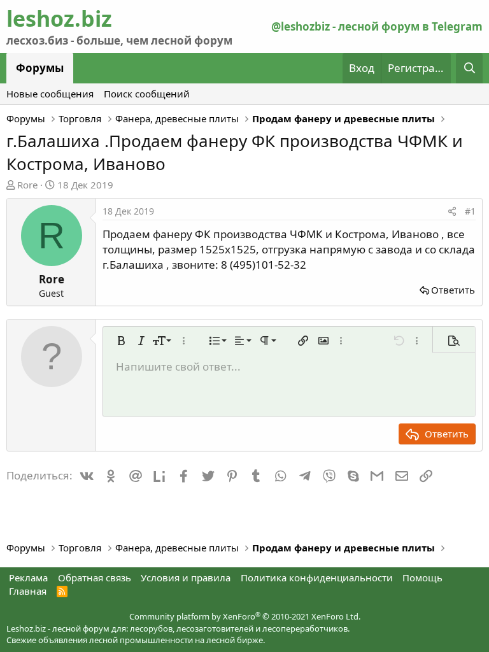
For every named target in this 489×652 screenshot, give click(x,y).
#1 (470, 211)
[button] (121, 340)
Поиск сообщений (147, 93)
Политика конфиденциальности (317, 577)
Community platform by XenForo (244, 616)
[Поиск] (469, 68)
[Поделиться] (452, 211)
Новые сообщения (50, 93)
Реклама (28, 577)
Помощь (422, 577)
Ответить (453, 289)
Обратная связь (94, 577)
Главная (27, 591)
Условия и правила (185, 577)
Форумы (40, 67)
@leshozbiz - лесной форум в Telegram (377, 26)
